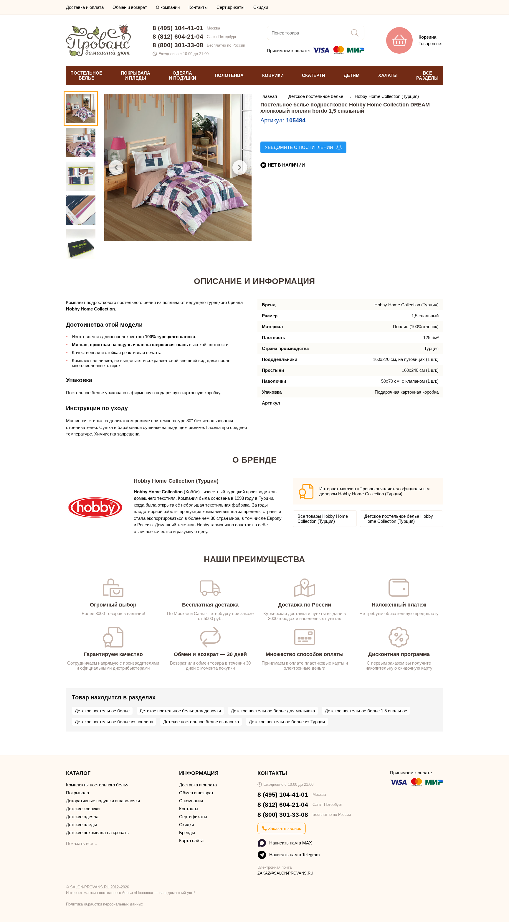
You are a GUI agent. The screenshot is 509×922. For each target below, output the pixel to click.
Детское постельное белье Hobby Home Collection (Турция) (398, 519)
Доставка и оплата (85, 7)
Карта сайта (191, 840)
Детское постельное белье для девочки (180, 710)
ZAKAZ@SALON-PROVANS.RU (285, 873)
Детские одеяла (82, 816)
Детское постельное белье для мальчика (273, 710)
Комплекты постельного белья (97, 784)
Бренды (187, 832)
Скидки (260, 7)
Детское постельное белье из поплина (114, 721)
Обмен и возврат (130, 7)
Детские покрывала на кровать (97, 832)
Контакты (198, 7)
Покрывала (77, 792)
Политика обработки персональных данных (104, 904)
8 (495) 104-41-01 (178, 27)
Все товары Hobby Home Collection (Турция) (323, 519)
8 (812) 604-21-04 (178, 36)
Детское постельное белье (316, 96)
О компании (168, 7)
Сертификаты (230, 7)
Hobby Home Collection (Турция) (387, 96)
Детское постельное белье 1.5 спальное (366, 710)
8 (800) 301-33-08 (178, 45)
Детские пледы (81, 824)
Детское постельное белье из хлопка (201, 721)
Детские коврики (83, 808)
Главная (269, 96)
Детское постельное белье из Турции (287, 721)
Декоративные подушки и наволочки (103, 800)
